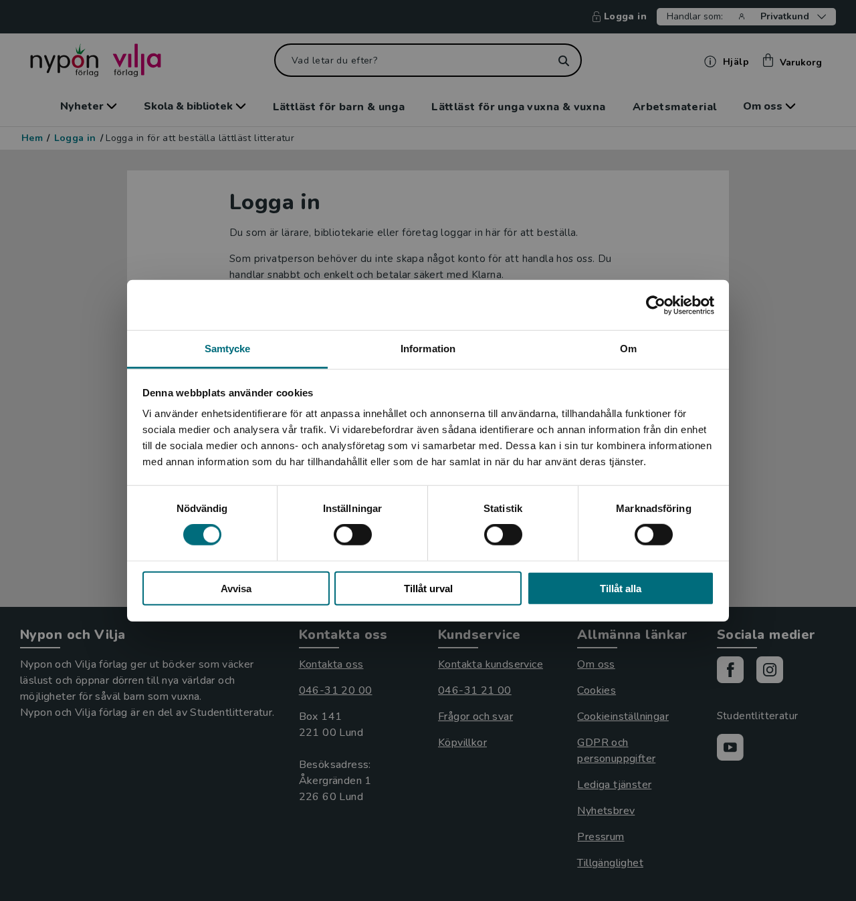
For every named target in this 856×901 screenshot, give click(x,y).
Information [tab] (428, 348)
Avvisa (236, 588)
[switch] (353, 534)
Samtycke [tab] (228, 348)
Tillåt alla (620, 588)
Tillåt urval (428, 588)
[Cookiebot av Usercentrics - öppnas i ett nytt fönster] (655, 305)
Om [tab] (628, 348)
